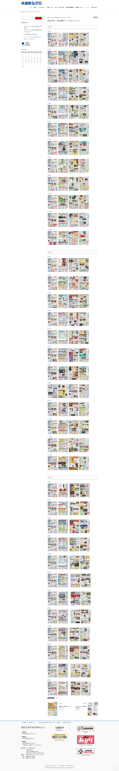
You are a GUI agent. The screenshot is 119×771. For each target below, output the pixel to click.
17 (22, 60)
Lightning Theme (59, 767)
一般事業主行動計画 (66, 722)
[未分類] (52, 709)
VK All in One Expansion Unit (68, 767)
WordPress (52, 767)
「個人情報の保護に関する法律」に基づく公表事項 (49, 722)
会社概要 (24, 722)
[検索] (38, 18)
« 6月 (22, 66)
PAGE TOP (115, 746)
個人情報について (32, 722)
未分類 (95, 17)
